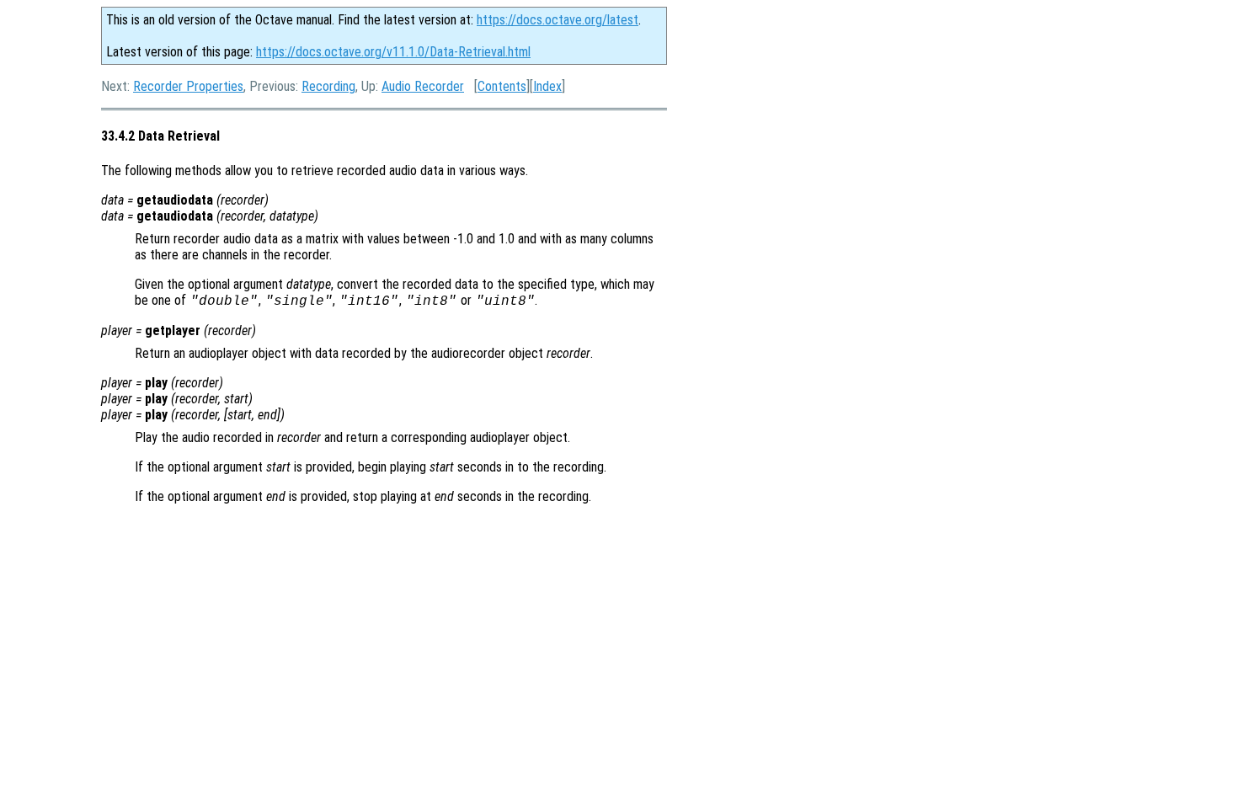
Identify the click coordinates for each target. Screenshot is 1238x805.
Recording (328, 86)
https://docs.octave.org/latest (557, 20)
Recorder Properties (188, 86)
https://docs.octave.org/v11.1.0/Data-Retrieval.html (393, 52)
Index (547, 86)
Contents (502, 86)
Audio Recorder (423, 86)
